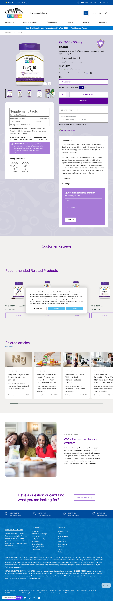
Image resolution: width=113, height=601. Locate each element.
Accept (75, 308)
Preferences (38, 308)
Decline (56, 308)
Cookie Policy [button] (73, 301)
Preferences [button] (64, 303)
